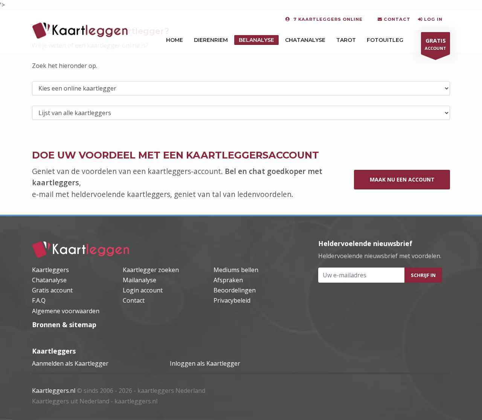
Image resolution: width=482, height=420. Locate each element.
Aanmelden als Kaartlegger (70, 363)
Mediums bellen (236, 270)
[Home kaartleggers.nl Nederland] (80, 30)
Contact (134, 300)
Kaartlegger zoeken (151, 270)
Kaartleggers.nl (53, 390)
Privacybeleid (232, 300)
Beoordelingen (235, 290)
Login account (143, 290)
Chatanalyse (305, 40)
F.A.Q (39, 300)
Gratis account (52, 290)
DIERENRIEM (211, 40)
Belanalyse (256, 40)
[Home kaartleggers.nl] (81, 249)
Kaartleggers (50, 270)
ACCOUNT (435, 44)
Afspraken (228, 280)
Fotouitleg (385, 40)
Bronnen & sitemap (64, 324)
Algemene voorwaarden (65, 311)
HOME (174, 40)
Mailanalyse (139, 280)
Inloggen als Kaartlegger (205, 363)
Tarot (346, 40)
